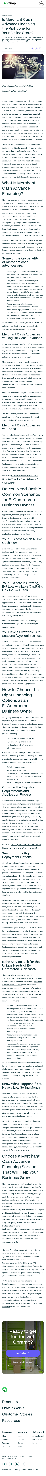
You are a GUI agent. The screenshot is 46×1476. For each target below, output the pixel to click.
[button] (41, 3)
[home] (9, 3)
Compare (6, 1447)
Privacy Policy (20, 1470)
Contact (21, 1443)
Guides (5, 1440)
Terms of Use (32, 1470)
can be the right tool (30, 609)
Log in (34, 1443)
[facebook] (23, 1464)
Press (20, 1447)
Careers (21, 1440)
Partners (5, 1443)
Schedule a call (38, 1436)
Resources (11, 1421)
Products (10, 1402)
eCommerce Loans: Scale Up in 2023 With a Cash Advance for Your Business (21, 479)
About (20, 1436)
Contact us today (29, 1297)
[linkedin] (17, 1464)
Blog (4, 1436)
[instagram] (10, 1464)
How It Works (13, 1408)
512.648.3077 (7, 1470)
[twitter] (4, 1464)
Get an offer (37, 1440)
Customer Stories (17, 1414)
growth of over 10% (35, 107)
